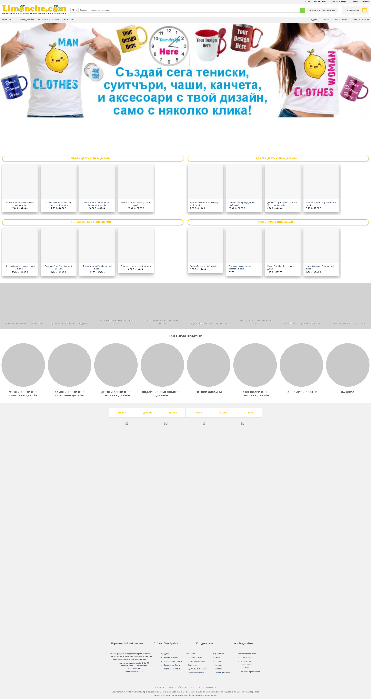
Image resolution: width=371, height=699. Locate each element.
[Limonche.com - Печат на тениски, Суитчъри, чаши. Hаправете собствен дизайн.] (34, 10)
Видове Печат (319, 1)
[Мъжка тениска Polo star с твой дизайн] (69, 306)
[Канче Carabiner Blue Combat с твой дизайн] (162, 306)
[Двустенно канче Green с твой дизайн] (209, 306)
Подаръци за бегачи (171, 665)
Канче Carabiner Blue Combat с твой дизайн (162, 321)
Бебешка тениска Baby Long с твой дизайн (255, 321)
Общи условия (246, 657)
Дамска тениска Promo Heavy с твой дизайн (205, 203)
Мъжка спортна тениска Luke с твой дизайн (116, 321)
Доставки (354, 1)
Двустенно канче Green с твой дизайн (209, 323)
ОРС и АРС (245, 668)
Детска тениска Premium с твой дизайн (97, 267)
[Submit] (302, 10)
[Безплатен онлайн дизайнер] (185, 70)
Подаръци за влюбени (172, 669)
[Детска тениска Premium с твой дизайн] (23, 306)
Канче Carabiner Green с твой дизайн (320, 267)
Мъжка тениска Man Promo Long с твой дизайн (97, 203)
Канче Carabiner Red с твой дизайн (347, 323)
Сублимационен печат (197, 669)
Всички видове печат (196, 661)
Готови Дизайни (26, 20)
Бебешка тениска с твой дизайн (136, 266)
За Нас (307, 1)
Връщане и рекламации (250, 672)
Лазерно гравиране (196, 673)
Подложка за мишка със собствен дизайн (240, 267)
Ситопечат (192, 665)
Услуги (55, 20)
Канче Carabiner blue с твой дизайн (280, 267)
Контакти (365, 1)
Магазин (6, 20)
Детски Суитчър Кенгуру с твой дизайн (20, 267)
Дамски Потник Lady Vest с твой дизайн (321, 203)
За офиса (43, 20)
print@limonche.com (134, 671)
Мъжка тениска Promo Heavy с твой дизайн (20, 203)
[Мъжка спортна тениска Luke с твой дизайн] (116, 306)
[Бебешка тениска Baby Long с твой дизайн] (255, 306)
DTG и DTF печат (195, 657)
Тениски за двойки (170, 657)
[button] (355, 10)
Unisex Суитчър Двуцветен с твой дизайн (242, 203)
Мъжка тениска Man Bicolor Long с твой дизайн (58, 203)
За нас (217, 657)
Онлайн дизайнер (222, 673)
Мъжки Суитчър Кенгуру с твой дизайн (135, 203)
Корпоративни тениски (172, 661)
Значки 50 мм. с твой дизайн (203, 266)
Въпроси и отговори (337, 1)
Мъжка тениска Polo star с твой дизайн (69, 323)
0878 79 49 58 (134, 669)
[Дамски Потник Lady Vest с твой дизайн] (301, 306)
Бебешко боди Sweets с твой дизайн (58, 267)
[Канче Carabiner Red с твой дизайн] (348, 306)
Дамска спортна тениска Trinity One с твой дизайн (282, 203)
